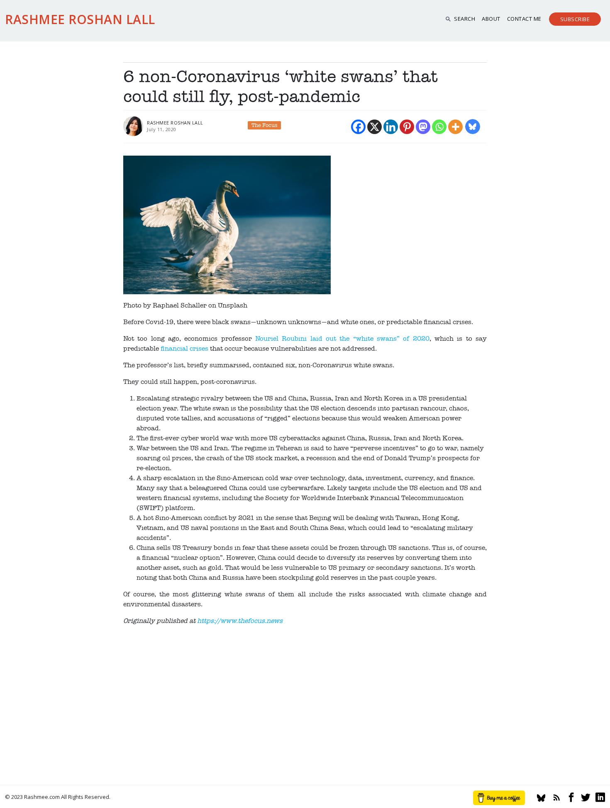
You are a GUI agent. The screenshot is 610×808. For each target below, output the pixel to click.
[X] (374, 127)
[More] (455, 127)
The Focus (264, 125)
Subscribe (575, 19)
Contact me (524, 18)
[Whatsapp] (439, 127)
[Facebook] (358, 127)
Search (464, 18)
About (491, 18)
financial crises (184, 348)
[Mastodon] (423, 127)
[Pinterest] (407, 127)
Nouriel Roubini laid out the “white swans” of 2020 (342, 338)
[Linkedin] (390, 127)
